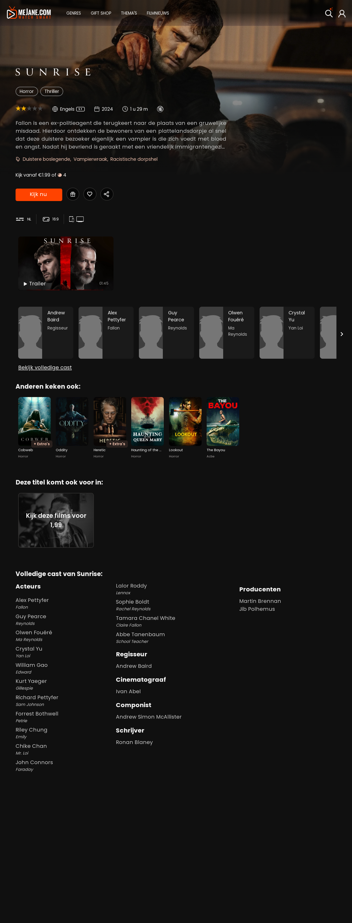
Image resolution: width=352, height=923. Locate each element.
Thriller (52, 91)
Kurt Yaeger (31, 684)
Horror (27, 91)
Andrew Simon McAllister (149, 717)
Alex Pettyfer (32, 603)
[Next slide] (342, 333)
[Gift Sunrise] (72, 194)
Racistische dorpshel (134, 159)
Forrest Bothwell (37, 717)
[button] (73, 12)
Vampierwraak (90, 159)
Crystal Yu (29, 652)
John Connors (34, 765)
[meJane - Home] (29, 13)
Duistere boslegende (46, 159)
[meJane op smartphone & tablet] (72, 219)
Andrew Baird (134, 666)
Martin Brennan (260, 601)
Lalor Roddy (131, 589)
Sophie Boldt (133, 605)
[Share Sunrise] (106, 194)
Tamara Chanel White (145, 621)
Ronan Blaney (134, 742)
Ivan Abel (128, 691)
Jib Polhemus (257, 609)
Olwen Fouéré (34, 635)
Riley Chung (31, 733)
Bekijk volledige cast (45, 367)
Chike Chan (31, 749)
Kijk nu (38, 194)
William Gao (32, 668)
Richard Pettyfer (37, 700)
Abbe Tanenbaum (140, 637)
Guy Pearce (31, 619)
